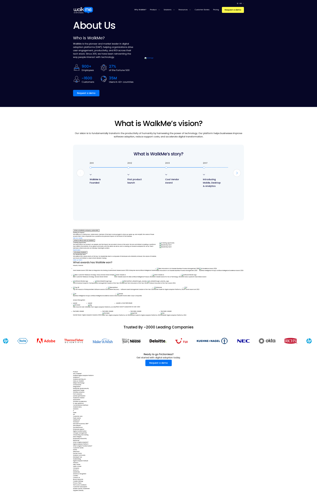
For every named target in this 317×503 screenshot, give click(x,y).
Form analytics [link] (77, 394)
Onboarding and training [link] (80, 434)
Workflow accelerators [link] (80, 401)
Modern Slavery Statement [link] (81, 488)
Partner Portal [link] (77, 453)
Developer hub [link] (77, 457)
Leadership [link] (76, 472)
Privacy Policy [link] (77, 483)
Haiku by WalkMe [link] (78, 381)
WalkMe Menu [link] (77, 407)
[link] (80, 368)
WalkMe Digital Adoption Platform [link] (83, 375)
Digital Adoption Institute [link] (80, 460)
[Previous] (80, 173)
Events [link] (75, 449)
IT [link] (73, 410)
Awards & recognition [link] (79, 473)
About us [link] (76, 470)
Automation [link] (76, 399)
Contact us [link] (76, 477)
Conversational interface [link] (80, 405)
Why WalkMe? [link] (77, 373)
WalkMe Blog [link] (77, 459)
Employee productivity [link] (80, 438)
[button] (233, 10)
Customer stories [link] (78, 447)
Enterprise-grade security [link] (81, 388)
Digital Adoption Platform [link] (80, 444)
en (241, 3)
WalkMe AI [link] (76, 377)
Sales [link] (74, 412)
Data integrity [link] (77, 436)
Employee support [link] (78, 429)
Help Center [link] (76, 464)
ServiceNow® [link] (77, 425)
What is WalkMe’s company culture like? (86, 230)
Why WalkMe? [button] (140, 10)
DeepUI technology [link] (79, 383)
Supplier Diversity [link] (78, 490)
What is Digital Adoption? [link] (80, 442)
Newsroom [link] (76, 451)
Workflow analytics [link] (78, 392)
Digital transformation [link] (79, 431)
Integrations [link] (76, 386)
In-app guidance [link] (78, 403)
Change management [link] (80, 433)
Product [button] (153, 10)
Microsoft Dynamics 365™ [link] (81, 423)
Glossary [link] (75, 462)
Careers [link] (75, 475)
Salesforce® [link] (76, 420)
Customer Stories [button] (202, 10)
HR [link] (74, 414)
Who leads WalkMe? (80, 252)
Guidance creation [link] (78, 397)
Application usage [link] (78, 390)
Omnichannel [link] (77, 384)
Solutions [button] (168, 10)
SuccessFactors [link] (78, 427)
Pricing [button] (216, 10)
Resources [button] (183, 10)
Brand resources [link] (78, 479)
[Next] (236, 173)
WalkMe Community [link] (79, 455)
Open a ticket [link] (77, 466)
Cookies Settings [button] (78, 481)
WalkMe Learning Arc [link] (79, 379)
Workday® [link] (76, 422)
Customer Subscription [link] (80, 486)
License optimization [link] (79, 396)
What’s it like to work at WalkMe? (84, 240)
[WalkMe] (83, 10)
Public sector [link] (77, 418)
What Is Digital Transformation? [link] (82, 446)
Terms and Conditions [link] (79, 485)
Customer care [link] (77, 416)
